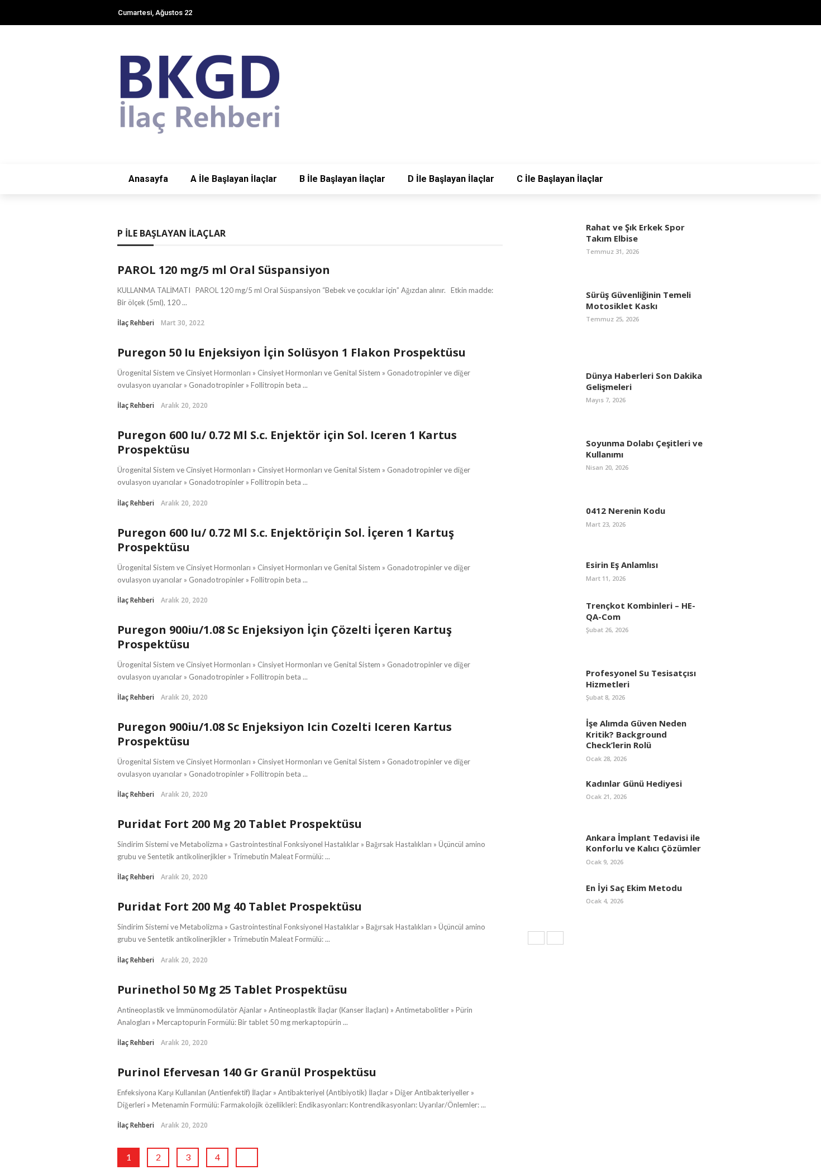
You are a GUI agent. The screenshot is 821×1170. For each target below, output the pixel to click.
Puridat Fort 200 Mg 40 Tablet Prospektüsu (239, 906)
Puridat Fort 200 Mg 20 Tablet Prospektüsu (239, 823)
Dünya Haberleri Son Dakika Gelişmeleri (644, 381)
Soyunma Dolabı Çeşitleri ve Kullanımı (644, 448)
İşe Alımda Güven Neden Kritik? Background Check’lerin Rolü (636, 734)
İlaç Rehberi (135, 323)
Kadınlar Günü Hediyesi (634, 783)
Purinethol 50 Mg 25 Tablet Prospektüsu (232, 989)
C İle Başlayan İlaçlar (560, 179)
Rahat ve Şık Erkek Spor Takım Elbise (635, 233)
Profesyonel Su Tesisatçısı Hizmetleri (641, 678)
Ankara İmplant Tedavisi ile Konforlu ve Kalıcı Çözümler (643, 843)
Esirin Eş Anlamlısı (622, 564)
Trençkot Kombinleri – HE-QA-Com (640, 611)
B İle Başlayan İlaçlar (342, 179)
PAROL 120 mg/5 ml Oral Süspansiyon (223, 269)
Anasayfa (148, 179)
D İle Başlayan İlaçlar (451, 179)
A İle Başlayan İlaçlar (233, 179)
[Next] (555, 938)
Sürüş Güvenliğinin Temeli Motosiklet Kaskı (638, 300)
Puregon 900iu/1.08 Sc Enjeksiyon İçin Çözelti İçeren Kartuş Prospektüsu (284, 637)
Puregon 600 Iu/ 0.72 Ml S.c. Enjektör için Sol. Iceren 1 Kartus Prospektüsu (287, 442)
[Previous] (536, 938)
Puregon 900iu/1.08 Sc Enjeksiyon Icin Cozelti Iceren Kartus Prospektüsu (284, 734)
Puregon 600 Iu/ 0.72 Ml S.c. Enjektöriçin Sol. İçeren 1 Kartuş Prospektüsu (285, 540)
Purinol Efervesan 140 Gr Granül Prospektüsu (246, 1072)
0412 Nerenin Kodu (625, 510)
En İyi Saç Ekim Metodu (634, 887)
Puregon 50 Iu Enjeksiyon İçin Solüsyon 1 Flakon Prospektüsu (291, 352)
